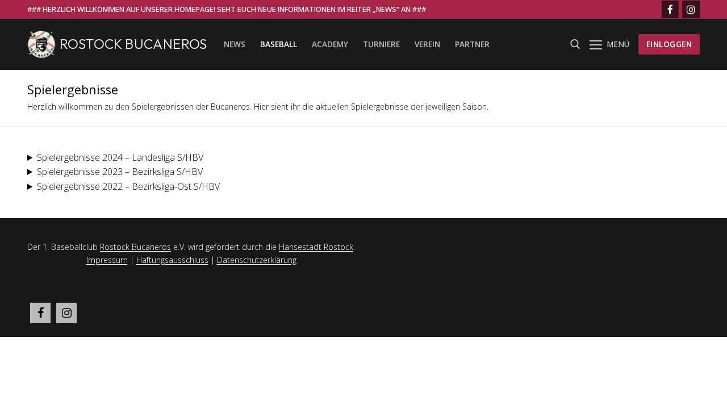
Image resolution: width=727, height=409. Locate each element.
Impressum (107, 259)
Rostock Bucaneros (133, 44)
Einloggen (669, 44)
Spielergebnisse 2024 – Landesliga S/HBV (120, 157)
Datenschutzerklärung (256, 259)
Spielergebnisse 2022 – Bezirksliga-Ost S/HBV (128, 186)
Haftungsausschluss (172, 259)
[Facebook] (670, 9)
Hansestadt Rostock (316, 246)
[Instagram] (691, 9)
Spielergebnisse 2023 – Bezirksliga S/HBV (120, 171)
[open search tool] (575, 44)
